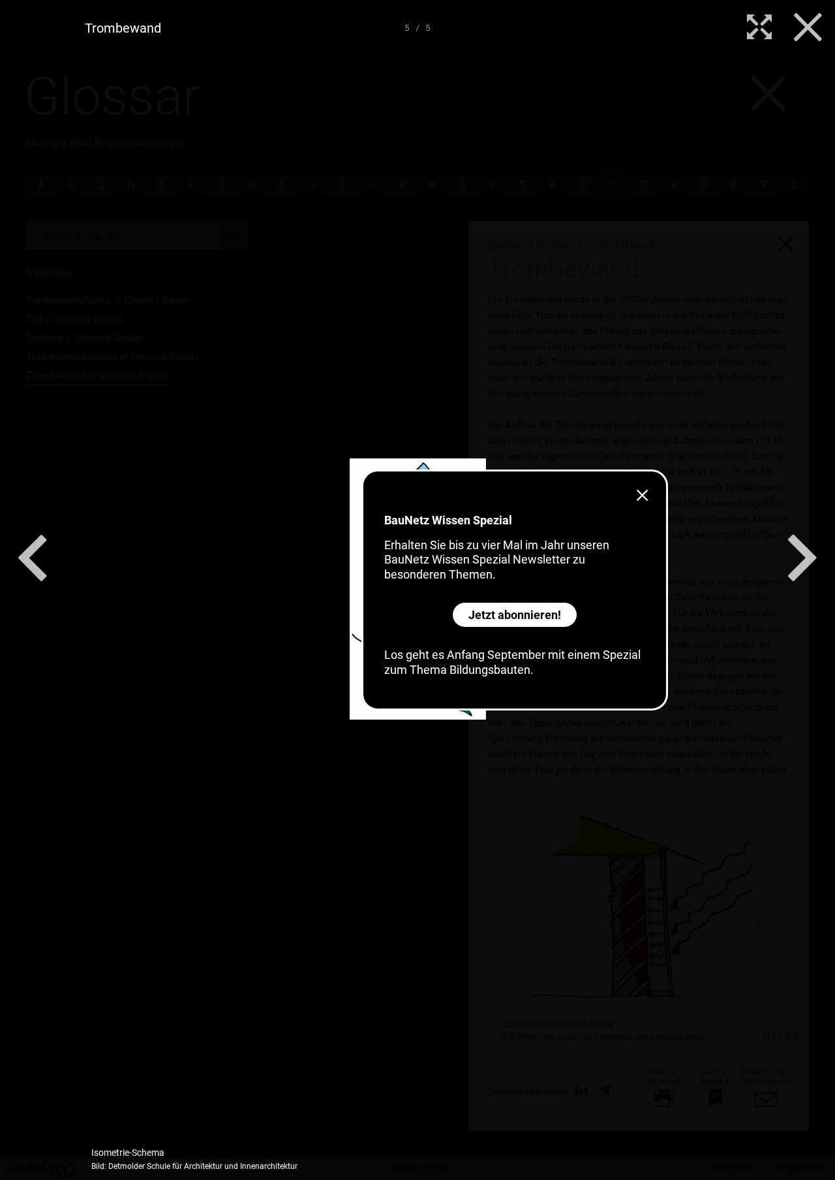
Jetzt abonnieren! (514, 615)
